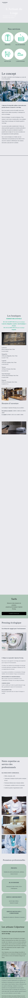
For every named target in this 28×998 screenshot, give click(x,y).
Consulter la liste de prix (14, 613)
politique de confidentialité (15, 750)
